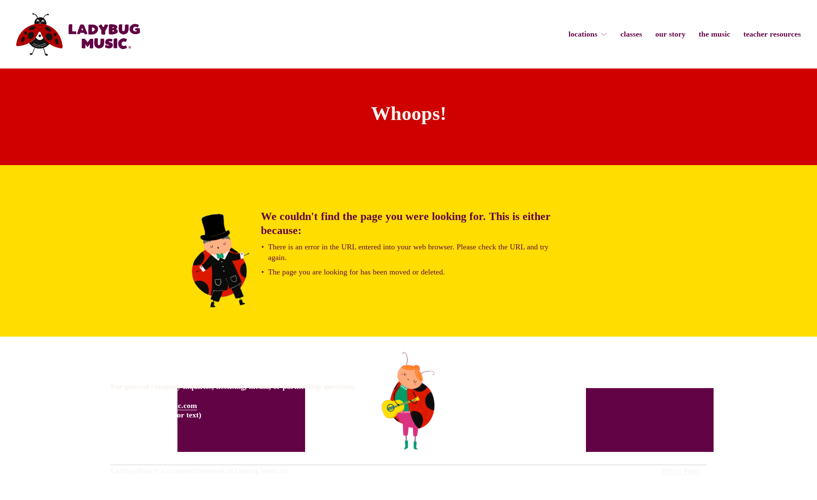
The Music (714, 34)
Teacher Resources (772, 34)
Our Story (670, 34)
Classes (631, 34)
